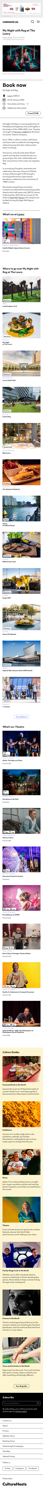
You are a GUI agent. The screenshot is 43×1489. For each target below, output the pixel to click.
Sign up (37, 1404)
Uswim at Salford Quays (9, 524)
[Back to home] (10, 22)
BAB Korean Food (9, 562)
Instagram (19, 1468)
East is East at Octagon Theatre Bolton (17, 953)
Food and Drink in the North (14, 1085)
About (5, 1426)
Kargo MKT (7, 598)
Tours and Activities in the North (16, 1366)
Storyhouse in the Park (11, 799)
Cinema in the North (11, 1318)
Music (5, 1178)
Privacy (6, 1431)
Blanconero (7, 453)
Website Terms (9, 1436)
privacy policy (21, 1411)
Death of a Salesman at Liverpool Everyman (18, 992)
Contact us (7, 1420)
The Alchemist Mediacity (11, 489)
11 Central (6, 707)
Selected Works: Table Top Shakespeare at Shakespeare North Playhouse (18, 1031)
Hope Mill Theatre (16, 197)
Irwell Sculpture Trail (10, 306)
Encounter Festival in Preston (13, 876)
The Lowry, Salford (21, 132)
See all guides (21, 1386)
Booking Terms (9, 1441)
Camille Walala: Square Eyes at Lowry (16, 248)
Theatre (6, 1225)
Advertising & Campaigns (13, 1446)
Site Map (6, 1451)
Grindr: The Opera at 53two (12, 760)
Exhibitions (7, 1130)
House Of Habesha (9, 634)
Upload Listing (9, 1456)
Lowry (9, 96)
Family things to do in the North (16, 1271)
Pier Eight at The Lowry (7, 343)
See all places (21, 717)
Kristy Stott (7, 37)
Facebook (33, 1468)
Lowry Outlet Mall (9, 380)
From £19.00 (33, 113)
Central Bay (7, 417)
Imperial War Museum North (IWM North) (17, 670)
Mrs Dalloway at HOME (11, 915)
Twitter (8, 1468)
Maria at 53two (8, 838)
